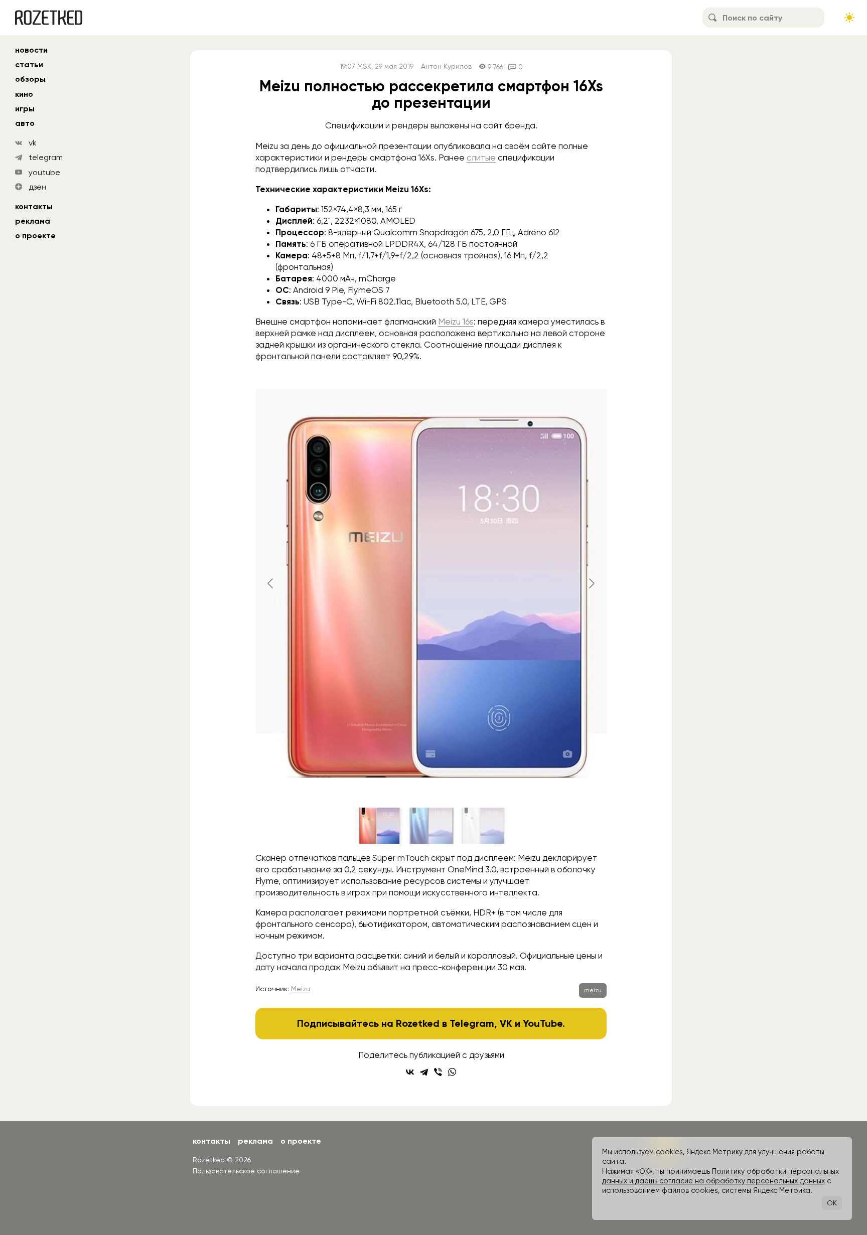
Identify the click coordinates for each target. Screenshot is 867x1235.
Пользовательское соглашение (246, 1171)
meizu (593, 990)
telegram (46, 157)
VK (506, 1023)
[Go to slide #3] (483, 826)
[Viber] (438, 1072)
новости (31, 50)
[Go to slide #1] (379, 826)
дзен (37, 187)
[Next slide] (591, 583)
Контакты (34, 206)
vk (33, 142)
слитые (481, 157)
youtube (44, 172)
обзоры (30, 79)
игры (25, 108)
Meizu (300, 989)
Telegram (472, 1023)
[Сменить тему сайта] (849, 18)
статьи (29, 64)
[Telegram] (424, 1072)
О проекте (35, 235)
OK (832, 1203)
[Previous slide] (270, 583)
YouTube (542, 1023)
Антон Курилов (446, 66)
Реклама (32, 221)
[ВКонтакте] (410, 1072)
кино (24, 94)
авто (25, 123)
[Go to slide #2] (431, 826)
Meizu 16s (456, 322)
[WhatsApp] (452, 1072)
